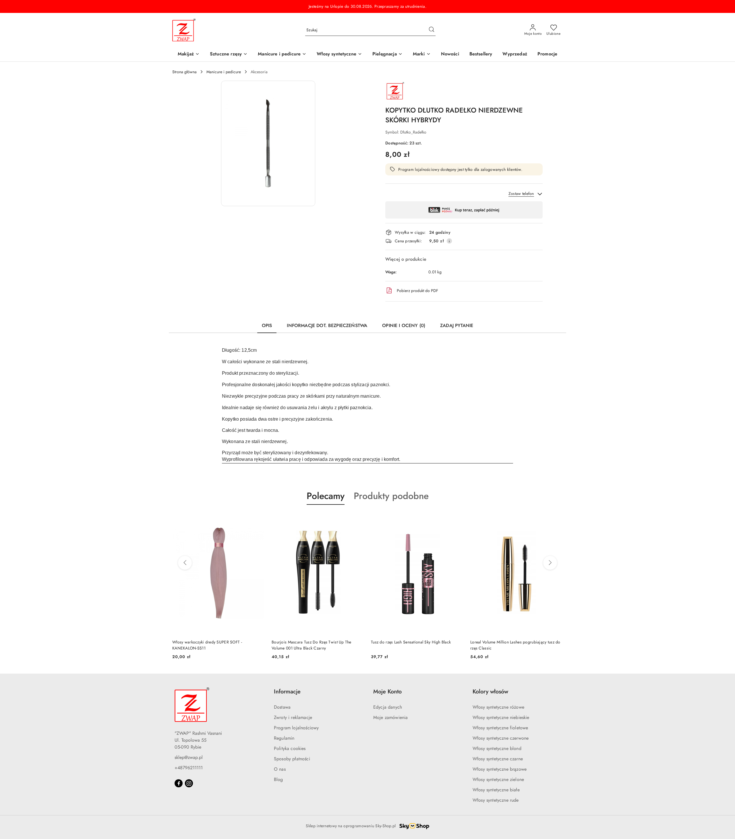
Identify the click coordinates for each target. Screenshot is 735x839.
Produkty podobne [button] (391, 495)
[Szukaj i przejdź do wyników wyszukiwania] (432, 30)
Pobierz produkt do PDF (417, 290)
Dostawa (282, 707)
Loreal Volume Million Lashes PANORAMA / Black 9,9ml (514, 645)
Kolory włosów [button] (490, 691)
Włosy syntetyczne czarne (498, 758)
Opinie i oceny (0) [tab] (403, 325)
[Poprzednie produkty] (185, 563)
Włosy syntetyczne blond (497, 748)
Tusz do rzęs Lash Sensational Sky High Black (311, 642)
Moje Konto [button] (387, 691)
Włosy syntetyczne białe (496, 789)
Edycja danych (387, 707)
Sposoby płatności (292, 758)
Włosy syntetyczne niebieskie (501, 717)
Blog (278, 779)
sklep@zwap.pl (189, 757)
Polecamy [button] (326, 495)
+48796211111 (189, 767)
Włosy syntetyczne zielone (498, 779)
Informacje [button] (287, 691)
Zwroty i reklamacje (293, 717)
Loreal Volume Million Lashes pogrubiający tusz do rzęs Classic (416, 645)
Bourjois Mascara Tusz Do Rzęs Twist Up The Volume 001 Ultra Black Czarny (212, 645)
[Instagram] (189, 783)
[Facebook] (179, 783)
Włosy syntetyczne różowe (498, 707)
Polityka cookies (290, 748)
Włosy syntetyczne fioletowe (500, 727)
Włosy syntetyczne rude (496, 800)
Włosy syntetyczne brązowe (500, 769)
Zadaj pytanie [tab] (456, 325)
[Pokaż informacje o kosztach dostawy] (449, 241)
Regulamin (284, 738)
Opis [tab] (267, 325)
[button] (422, 54)
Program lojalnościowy (296, 727)
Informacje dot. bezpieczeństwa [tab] (327, 325)
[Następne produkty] (550, 563)
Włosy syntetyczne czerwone (501, 738)
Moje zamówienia (390, 717)
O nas (280, 769)
